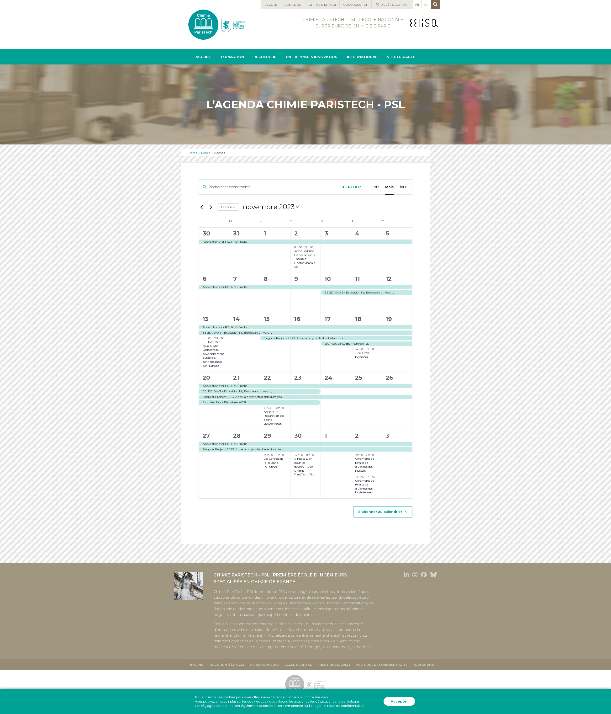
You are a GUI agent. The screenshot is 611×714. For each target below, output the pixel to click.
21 (236, 377)
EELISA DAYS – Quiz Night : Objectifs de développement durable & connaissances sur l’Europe (213, 353)
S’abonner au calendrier (380, 512)
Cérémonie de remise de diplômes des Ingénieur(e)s (364, 486)
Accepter (399, 701)
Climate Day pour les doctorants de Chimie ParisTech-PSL (304, 466)
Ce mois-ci (228, 207)
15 (266, 318)
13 (206, 318)
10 (328, 278)
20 (206, 377)
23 (297, 377)
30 (206, 233)
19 (389, 318)
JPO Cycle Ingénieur (362, 355)
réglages (352, 701)
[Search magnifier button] (435, 4)
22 (267, 377)
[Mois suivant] (211, 207)
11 (357, 278)
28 (237, 435)
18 (358, 318)
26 (389, 377)
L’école (205, 153)
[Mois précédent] (201, 207)
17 (328, 318)
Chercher (350, 187)
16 (297, 318)
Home (193, 153)
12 (389, 278)
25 (358, 377)
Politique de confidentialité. (342, 706)
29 (267, 435)
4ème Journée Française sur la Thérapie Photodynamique (304, 258)
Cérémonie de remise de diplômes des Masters (364, 464)
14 (236, 318)
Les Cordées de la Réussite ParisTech (273, 462)
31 (236, 233)
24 (328, 377)
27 (206, 435)
